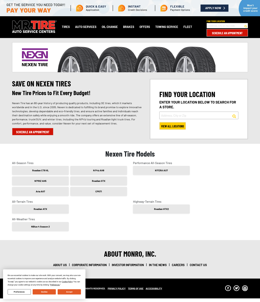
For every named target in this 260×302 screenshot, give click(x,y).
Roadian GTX (98, 180)
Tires (66, 27)
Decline (44, 292)
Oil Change (110, 27)
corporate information (89, 265)
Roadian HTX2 (161, 208)
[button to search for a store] (246, 25)
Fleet (187, 27)
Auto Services (85, 27)
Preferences (19, 292)
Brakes (128, 27)
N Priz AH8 (98, 170)
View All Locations (172, 126)
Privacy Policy (117, 288)
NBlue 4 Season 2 (40, 226)
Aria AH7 (40, 191)
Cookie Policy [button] (67, 282)
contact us (198, 265)
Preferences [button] (55, 285)
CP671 (98, 191)
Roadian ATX (40, 208)
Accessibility (154, 288)
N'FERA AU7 (161, 170)
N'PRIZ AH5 (40, 180)
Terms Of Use (135, 288)
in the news (158, 265)
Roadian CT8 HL (40, 170)
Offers (144, 27)
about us (60, 265)
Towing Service (166, 27)
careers (178, 265)
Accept (69, 292)
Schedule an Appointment (227, 33)
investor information (128, 265)
